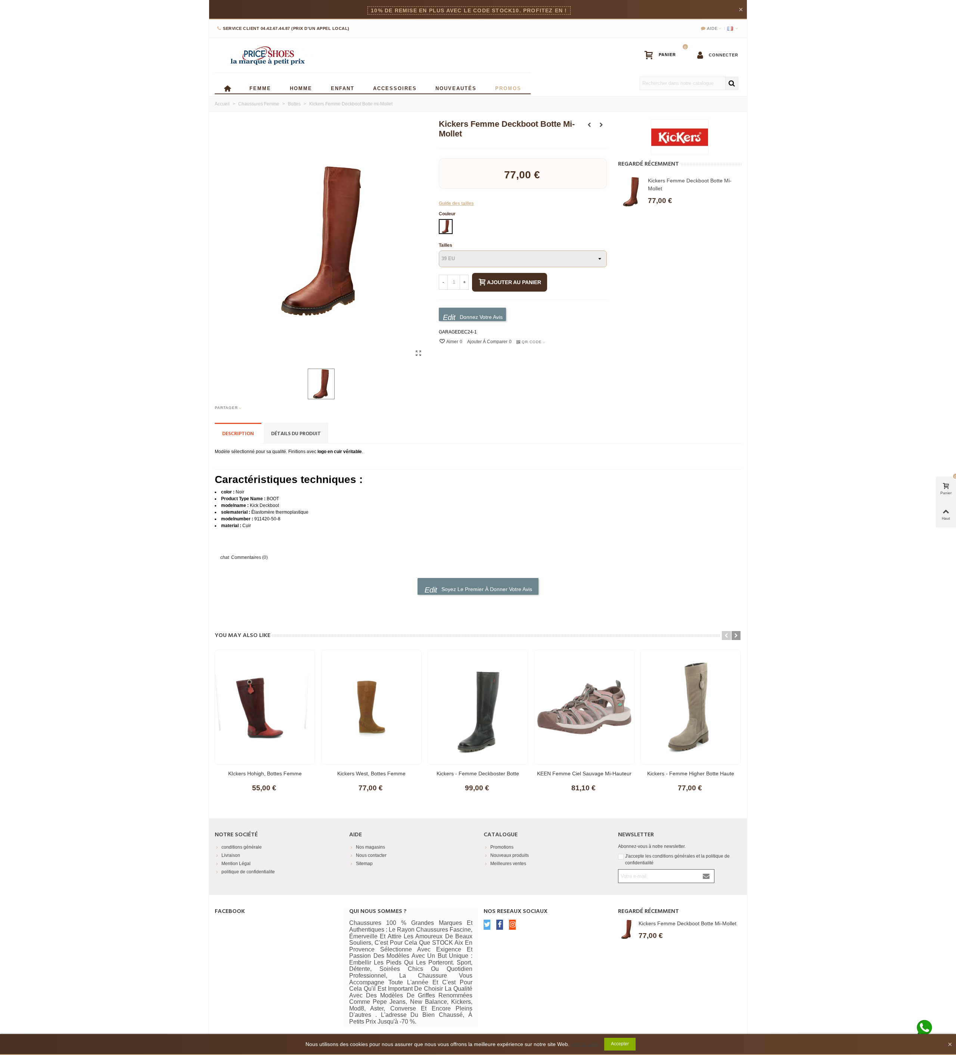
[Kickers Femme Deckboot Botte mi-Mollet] (418, 353)
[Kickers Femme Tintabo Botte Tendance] (601, 124)
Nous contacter (371, 855)
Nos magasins (370, 847)
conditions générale (241, 847)
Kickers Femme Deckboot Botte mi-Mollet (690, 184)
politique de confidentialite (248, 871)
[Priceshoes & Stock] (267, 54)
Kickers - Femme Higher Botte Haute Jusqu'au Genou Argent (690, 777)
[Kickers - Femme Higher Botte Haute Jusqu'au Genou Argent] (691, 707)
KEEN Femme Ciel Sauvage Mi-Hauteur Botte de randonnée (584, 777)
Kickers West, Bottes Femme (371, 773)
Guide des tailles (456, 203)
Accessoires (395, 88)
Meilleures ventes (508, 863)
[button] (726, 635)
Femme (260, 88)
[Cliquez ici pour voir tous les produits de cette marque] (679, 137)
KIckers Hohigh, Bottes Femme (265, 773)
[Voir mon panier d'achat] (664, 55)
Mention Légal (236, 863)
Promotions (501, 847)
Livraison (230, 855)
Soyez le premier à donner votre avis (486, 589)
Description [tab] (238, 434)
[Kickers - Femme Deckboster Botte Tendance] (478, 707)
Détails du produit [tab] (296, 434)
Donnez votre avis (480, 317)
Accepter (620, 1043)
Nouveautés (456, 88)
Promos (508, 88)
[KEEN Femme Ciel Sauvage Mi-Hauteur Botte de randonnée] (584, 707)
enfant (342, 88)
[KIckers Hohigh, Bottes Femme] (265, 707)
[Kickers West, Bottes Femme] (589, 124)
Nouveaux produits (509, 855)
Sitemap (364, 863)
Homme (301, 88)
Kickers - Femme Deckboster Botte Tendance (478, 777)
